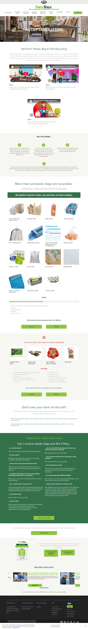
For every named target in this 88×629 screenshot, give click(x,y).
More (53, 603)
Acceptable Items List (11, 606)
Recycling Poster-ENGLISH (13, 608)
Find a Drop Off (8, 12)
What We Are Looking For (27, 606)
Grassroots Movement (43, 12)
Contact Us (68, 12)
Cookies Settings (55, 625)
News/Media (60, 12)
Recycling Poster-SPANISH (13, 610)
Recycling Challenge (34, 12)
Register (38, 606)
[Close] (85, 625)
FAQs (8, 612)
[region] (44, 626)
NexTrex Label (51, 12)
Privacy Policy (16, 627)
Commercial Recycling (26, 12)
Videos (78, 12)
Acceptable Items (17, 12)
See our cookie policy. (17, 626)
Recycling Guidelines (26, 608)
